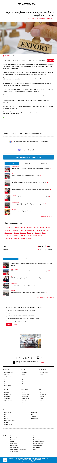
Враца (48, 227)
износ (20, 133)
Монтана (46, 230)
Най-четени (27, 163)
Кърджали (22, 230)
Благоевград (9, 227)
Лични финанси (7, 394)
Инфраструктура (8, 376)
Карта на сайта (36, 439)
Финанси (24, 380)
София (29, 235)
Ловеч (39, 230)
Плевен (23, 233)
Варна (23, 227)
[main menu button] (52, 3)
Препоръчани (44, 163)
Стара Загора (38, 235)
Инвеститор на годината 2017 (33, 133)
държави (13, 133)
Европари (6, 374)
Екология (6, 404)
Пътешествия (43, 394)
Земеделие (6, 382)
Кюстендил (31, 230)
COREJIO (6, 418)
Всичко (32, 410)
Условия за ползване (37, 445)
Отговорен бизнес (44, 376)
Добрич (14, 230)
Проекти (5, 410)
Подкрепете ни (36, 447)
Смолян (22, 235)
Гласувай (9, 324)
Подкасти (6, 414)
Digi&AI (23, 392)
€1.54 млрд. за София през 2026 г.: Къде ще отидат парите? (28, 204)
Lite (40, 389)
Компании (24, 372)
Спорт (41, 402)
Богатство (42, 396)
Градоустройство (8, 402)
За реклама (12, 436)
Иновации (24, 376)
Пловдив (30, 233)
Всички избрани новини (46, 216)
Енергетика (6, 378)
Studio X (33, 460)
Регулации (24, 383)
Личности (42, 398)
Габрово (7, 230)
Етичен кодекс (13, 443)
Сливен (15, 235)
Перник (16, 233)
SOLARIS (6, 426)
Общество (6, 389)
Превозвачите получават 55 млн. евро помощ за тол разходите (29, 182)
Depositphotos (32, 461)
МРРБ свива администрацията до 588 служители (25, 175)
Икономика (6, 369)
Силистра (8, 235)
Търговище (8, 238)
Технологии (24, 389)
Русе (43, 233)
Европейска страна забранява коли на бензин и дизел (30, 346)
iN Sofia (6, 422)
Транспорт (6, 380)
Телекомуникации (26, 394)
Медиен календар (14, 451)
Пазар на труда (7, 385)
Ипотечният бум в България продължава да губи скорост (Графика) (31, 189)
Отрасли (24, 374)
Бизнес (23, 369)
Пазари (23, 378)
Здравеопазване (8, 400)
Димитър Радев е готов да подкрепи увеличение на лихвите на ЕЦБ (30, 196)
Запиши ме (41, 362)
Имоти (23, 382)
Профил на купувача (14, 447)
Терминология (34, 412)
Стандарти (42, 374)
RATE (5, 416)
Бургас (17, 227)
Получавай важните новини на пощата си (27, 361)
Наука (41, 392)
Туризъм (6, 383)
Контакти (12, 441)
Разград (38, 233)
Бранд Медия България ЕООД (39, 443)
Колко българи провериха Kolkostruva (22, 211)
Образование (7, 398)
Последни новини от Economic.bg (45, 297)
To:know (32, 414)
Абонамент (12, 439)
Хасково (17, 238)
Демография (7, 396)
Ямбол (30, 238)
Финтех (23, 402)
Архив (15, 324)
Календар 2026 (7, 412)
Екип (34, 437)
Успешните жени (8, 424)
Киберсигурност (25, 398)
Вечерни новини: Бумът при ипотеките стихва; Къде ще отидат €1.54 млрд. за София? (32, 264)
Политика (6, 392)
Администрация (7, 406)
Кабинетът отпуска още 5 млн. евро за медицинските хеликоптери (31, 168)
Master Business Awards (9, 420)
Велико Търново (32, 227)
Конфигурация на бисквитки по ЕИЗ (18, 449)
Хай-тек (24, 400)
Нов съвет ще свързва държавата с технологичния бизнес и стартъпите (31, 278)
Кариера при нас (14, 445)
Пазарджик (8, 233)
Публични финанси (8, 372)
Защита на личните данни (39, 436)
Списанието (33, 416)
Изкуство (42, 400)
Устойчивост (43, 369)
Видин (42, 227)
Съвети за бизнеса (44, 372)
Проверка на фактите (15, 437)
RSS (41, 357)
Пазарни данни (34, 418)
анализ (6, 133)
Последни (12, 163)
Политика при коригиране (39, 441)
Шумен (23, 238)
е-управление (25, 396)
